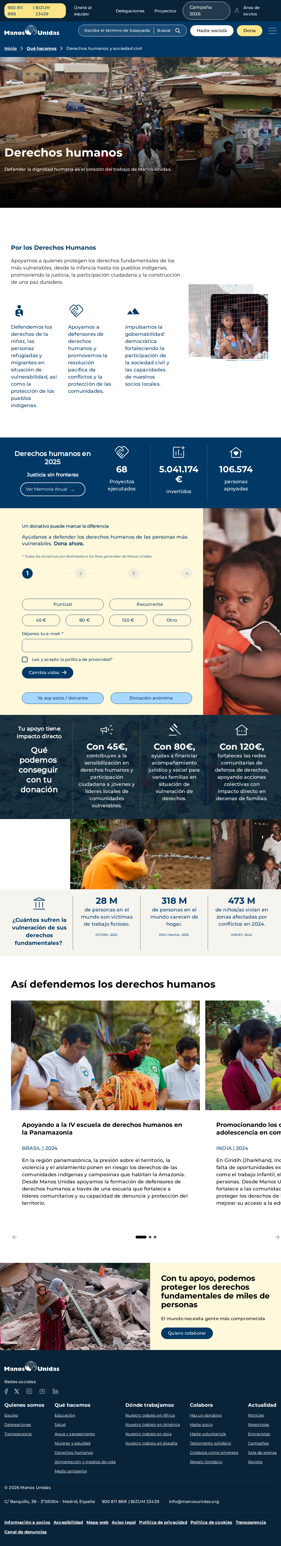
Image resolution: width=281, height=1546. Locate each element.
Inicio (10, 48)
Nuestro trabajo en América (152, 1424)
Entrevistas (259, 1433)
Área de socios (251, 10)
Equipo (11, 1415)
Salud (60, 1424)
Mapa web (97, 1522)
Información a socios (27, 1522)
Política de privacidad (163, 1522)
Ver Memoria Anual (50, 489)
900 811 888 (15, 10)
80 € (84, 620)
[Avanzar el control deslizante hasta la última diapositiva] (256, 878)
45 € (41, 620)
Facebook (6, 1391)
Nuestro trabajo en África (150, 1415)
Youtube (42, 1391)
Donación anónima (151, 698)
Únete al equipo (83, 10)
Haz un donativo (206, 1415)
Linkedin (55, 1391)
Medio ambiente (71, 1471)
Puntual (63, 604)
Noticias (256, 1415)
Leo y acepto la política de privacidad (71, 659)
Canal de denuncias (25, 1531)
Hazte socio (201, 1424)
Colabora (201, 1405)
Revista (255, 1461)
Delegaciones (130, 10)
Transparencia (18, 1433)
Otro (172, 620)
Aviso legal (124, 1522)
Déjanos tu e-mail (42, 633)
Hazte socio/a (212, 30)
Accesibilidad (68, 1522)
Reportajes (258, 1424)
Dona (249, 30)
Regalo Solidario (206, 1461)
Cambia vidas (45, 672)
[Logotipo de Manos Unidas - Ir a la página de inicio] (31, 33)
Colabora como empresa (214, 1452)
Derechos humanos (74, 1452)
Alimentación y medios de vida (85, 1461)
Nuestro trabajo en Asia (148, 1433)
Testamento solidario (210, 1443)
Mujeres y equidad (72, 1443)
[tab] (141, 1237)
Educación (65, 1415)
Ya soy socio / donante (63, 698)
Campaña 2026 (201, 10)
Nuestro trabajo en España (151, 1443)
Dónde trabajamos (149, 1405)
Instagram (29, 1391)
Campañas (258, 1443)
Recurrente (150, 604)
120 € (128, 620)
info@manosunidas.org (194, 1501)
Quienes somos (24, 1405)
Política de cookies (211, 1522)
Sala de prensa (262, 1452)
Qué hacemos (42, 48)
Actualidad (262, 1405)
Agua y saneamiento (75, 1433)
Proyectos (165, 10)
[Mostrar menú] (271, 30)
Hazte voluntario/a (208, 1433)
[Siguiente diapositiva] (272, 878)
